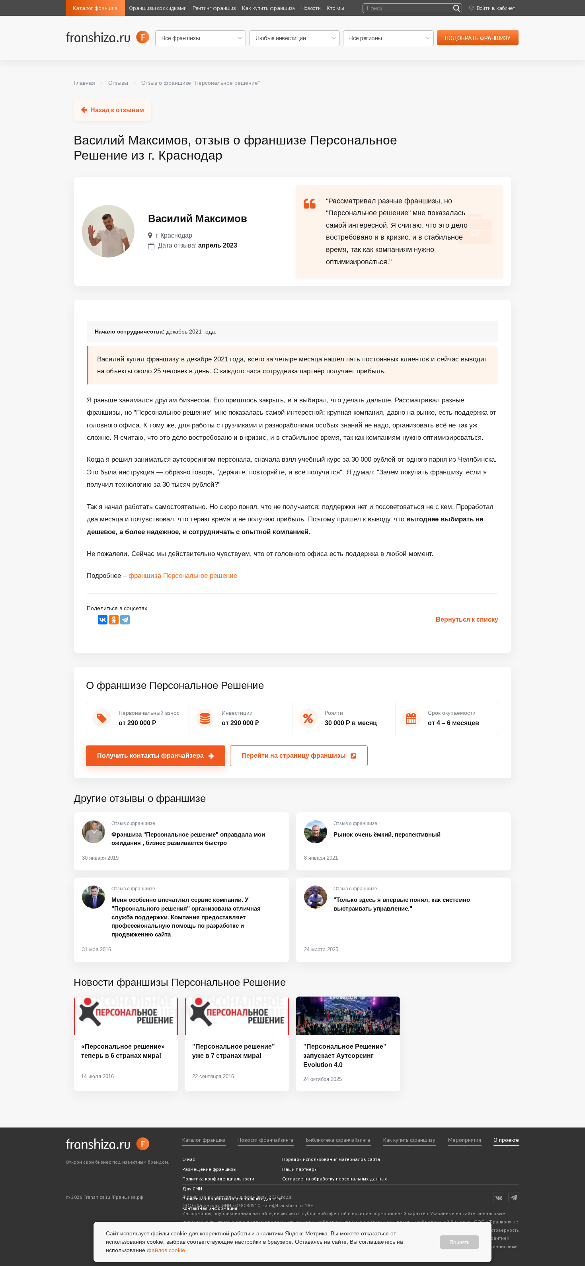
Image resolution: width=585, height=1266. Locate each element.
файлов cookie (166, 1250)
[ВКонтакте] (102, 619)
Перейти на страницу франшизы (294, 755)
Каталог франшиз (95, 8)
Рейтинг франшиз (214, 8)
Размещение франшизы (209, 1169)
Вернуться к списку (467, 619)
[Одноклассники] (114, 619)
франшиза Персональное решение (183, 575)
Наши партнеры (300, 1169)
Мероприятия (464, 1139)
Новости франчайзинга (265, 1139)
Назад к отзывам (117, 110)
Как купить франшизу (268, 8)
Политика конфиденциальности (218, 1179)
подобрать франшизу (478, 38)
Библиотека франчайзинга (338, 1139)
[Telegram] (125, 619)
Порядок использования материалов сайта (331, 1159)
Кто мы (335, 8)
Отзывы (118, 83)
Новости (311, 8)
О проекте (506, 1139)
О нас (188, 1159)
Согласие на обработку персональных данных (334, 1179)
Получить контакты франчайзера (150, 755)
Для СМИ (192, 1189)
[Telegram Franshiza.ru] (513, 1197)
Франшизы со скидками (158, 8)
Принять (459, 1241)
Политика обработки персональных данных (231, 1199)
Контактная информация (209, 1208)
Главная (84, 83)
